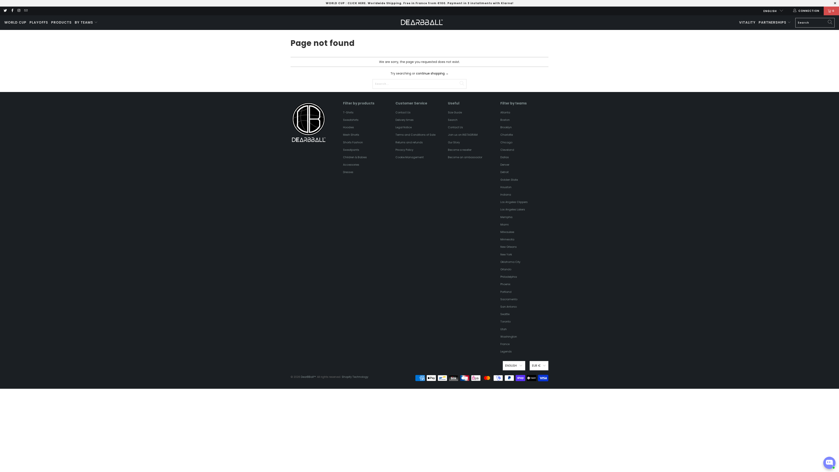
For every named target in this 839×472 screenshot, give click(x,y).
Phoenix (505, 284)
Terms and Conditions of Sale (415, 135)
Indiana (505, 194)
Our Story (454, 142)
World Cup (15, 22)
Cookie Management (409, 157)
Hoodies (348, 127)
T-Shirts (348, 112)
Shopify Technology (355, 377)
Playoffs (38, 22)
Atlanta (505, 112)
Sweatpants (351, 150)
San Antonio (508, 307)
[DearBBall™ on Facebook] (12, 11)
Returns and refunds (409, 142)
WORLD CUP (335, 3)
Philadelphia (508, 277)
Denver (504, 165)
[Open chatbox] (829, 463)
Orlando (505, 269)
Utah (503, 329)
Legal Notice (403, 127)
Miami (504, 224)
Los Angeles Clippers (514, 202)
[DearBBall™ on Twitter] (5, 11)
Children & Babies (355, 157)
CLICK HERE (357, 3)
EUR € (536, 365)
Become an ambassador (465, 157)
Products (61, 22)
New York (506, 254)
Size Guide (455, 112)
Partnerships (773, 22)
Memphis (506, 217)
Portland (505, 292)
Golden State (509, 180)
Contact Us (403, 112)
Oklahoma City (510, 262)
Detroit (504, 172)
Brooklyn (506, 127)
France (505, 344)
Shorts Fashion (353, 142)
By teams (84, 22)
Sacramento (508, 299)
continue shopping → (432, 73)
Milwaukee (507, 232)
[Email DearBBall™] (26, 11)
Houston (505, 187)
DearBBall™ (308, 377)
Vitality (747, 22)
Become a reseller (460, 150)
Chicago (506, 142)
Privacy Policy (404, 150)
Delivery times (404, 120)
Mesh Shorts (351, 135)
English (770, 11)
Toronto (505, 321)
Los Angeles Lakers (512, 209)
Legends (506, 351)
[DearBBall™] (421, 22)
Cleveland (507, 150)
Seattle (505, 314)
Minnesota (507, 239)
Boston (505, 120)
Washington (508, 336)
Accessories (351, 165)
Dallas (504, 157)
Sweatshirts (351, 120)
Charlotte (506, 135)
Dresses (348, 172)
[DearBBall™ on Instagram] (19, 11)
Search (453, 120)
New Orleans (508, 247)
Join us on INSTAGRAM (463, 135)
